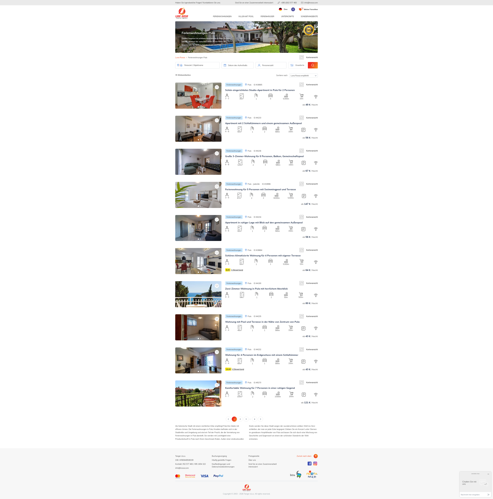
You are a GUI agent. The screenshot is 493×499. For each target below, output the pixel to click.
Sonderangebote (309, 16)
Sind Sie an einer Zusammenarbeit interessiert (254, 2)
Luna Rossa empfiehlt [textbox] (300, 75)
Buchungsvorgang (219, 456)
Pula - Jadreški (254, 184)
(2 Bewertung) (238, 369)
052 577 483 (188, 464)
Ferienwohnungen (222, 16)
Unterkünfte (287, 16)
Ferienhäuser (267, 16)
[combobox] (271, 65)
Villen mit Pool (246, 16)
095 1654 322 (200, 464)
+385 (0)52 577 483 (289, 2)
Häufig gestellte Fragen (221, 460)
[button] (198, 106)
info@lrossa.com (311, 2)
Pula (249, 84)
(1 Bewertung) (237, 270)
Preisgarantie (253, 456)
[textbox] (271, 65)
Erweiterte (300, 65)
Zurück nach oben (304, 456)
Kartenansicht (312, 57)
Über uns (252, 460)
